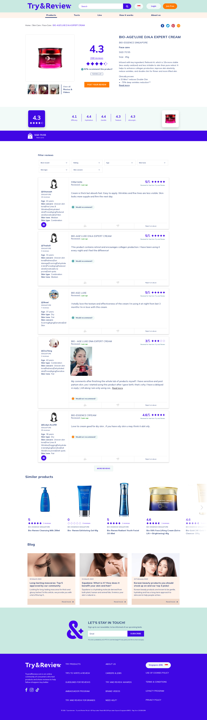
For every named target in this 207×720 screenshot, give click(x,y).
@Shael (45, 302)
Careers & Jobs (114, 673)
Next (202, 507)
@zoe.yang (46, 351)
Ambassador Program (77, 691)
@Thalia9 (45, 245)
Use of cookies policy (157, 673)
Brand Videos (113, 691)
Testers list (97, 74)
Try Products (73, 664)
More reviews (103, 468)
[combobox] (54, 163)
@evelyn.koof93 (49, 425)
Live (100, 15)
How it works (126, 15)
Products (51, 15)
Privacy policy (123, 639)
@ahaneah (46, 191)
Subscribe (135, 633)
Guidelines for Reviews (77, 682)
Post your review (96, 84)
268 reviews (96, 58)
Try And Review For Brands (80, 700)
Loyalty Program (155, 691)
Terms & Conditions (156, 682)
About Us (111, 664)
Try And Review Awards (119, 682)
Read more (117, 388)
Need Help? (111, 700)
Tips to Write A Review (77, 673)
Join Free (170, 6)
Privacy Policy (153, 700)
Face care (124, 47)
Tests (77, 15)
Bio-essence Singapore (133, 42)
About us (156, 15)
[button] (124, 85)
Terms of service (135, 639)
